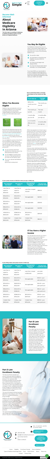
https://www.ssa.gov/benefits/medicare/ (11, 133)
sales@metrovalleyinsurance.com (26, 434)
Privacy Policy (28, 453)
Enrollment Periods (25, 449)
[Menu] (47, 3)
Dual (24, 451)
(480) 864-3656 (28, 3)
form (34, 143)
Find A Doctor (31, 451)
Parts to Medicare (36, 449)
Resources (43, 451)
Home (10, 449)
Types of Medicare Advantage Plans (12, 451)
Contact (21, 453)
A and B (4, 115)
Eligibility (16, 449)
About (37, 451)
